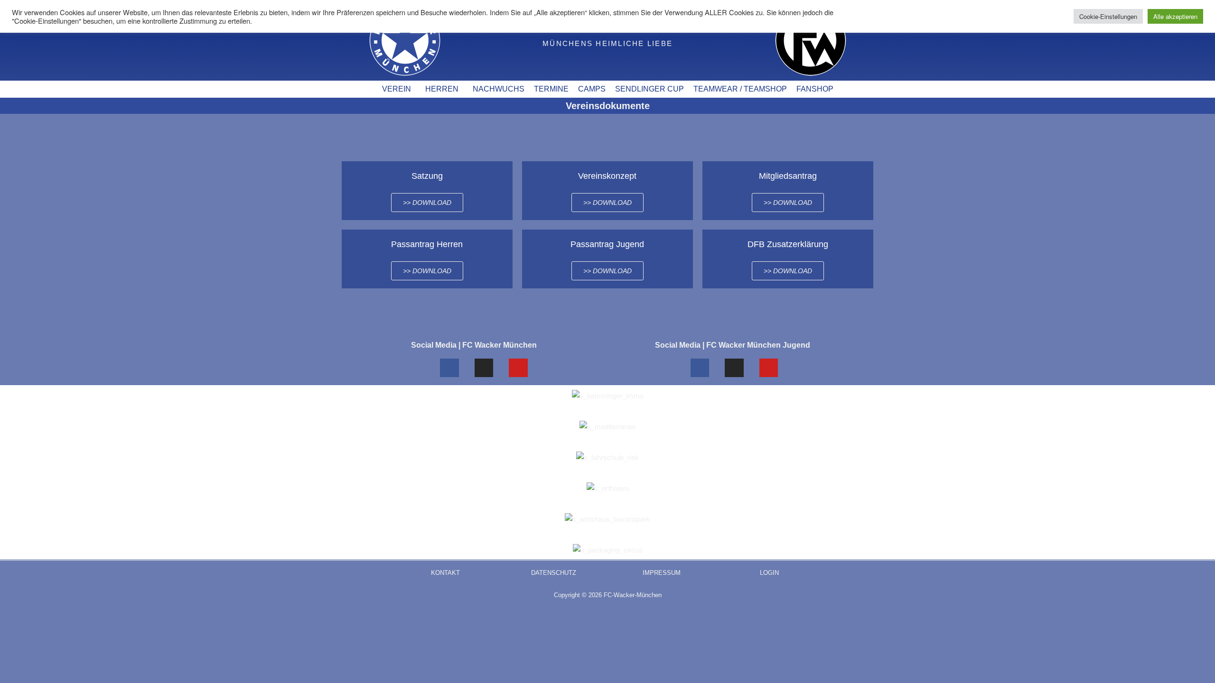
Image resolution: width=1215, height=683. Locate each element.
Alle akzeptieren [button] (1175, 16)
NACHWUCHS (498, 89)
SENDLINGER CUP (649, 89)
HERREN (441, 89)
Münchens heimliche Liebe (607, 43)
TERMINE (551, 89)
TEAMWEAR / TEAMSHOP (740, 89)
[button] (399, 89)
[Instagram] (484, 368)
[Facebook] (449, 368)
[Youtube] (518, 368)
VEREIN (396, 89)
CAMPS (592, 89)
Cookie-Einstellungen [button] (1108, 16)
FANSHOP (814, 89)
